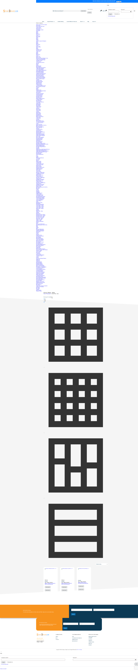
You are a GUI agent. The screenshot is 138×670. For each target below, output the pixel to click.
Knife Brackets (38, 65)
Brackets (37, 188)
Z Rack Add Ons (39, 127)
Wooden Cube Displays (40, 254)
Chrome (37, 111)
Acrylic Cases (38, 61)
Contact (57, 639)
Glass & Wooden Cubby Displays (42, 249)
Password (123, 9)
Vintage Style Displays (40, 286)
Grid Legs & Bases (39, 95)
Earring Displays (39, 261)
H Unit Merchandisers (40, 71)
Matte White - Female (40, 208)
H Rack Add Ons (39, 124)
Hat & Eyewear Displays (40, 266)
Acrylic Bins (38, 102)
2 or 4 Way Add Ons (39, 122)
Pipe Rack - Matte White (40, 177)
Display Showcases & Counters (41, 24)
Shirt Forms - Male (39, 218)
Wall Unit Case (38, 50)
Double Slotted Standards (40, 135)
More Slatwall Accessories (40, 86)
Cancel (89, 12)
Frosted (37, 257)
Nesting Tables (38, 162)
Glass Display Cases (39, 195)
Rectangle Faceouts (39, 81)
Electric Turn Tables (39, 283)
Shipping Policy (75, 639)
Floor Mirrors (38, 242)
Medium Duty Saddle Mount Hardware (43, 149)
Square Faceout (38, 97)
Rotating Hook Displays (40, 197)
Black (37, 32)
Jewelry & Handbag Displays (41, 258)
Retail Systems (38, 165)
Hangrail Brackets (39, 139)
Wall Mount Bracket (39, 94)
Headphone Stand (39, 202)
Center (37, 156)
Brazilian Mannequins (40, 204)
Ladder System (38, 193)
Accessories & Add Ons (40, 62)
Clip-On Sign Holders (40, 273)
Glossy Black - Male (39, 205)
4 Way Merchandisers (40, 69)
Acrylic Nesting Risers (40, 199)
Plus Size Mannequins (40, 229)
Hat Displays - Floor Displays (41, 266)
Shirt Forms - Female (39, 217)
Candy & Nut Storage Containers (41, 285)
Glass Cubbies (38, 251)
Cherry (37, 40)
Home (45, 293)
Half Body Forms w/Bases (40, 214)
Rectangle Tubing (39, 152)
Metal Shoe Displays (39, 238)
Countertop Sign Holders (40, 275)
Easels (37, 201)
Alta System (38, 170)
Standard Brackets (39, 138)
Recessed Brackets (39, 141)
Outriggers (38, 192)
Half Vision (38, 36)
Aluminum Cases (39, 60)
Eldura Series (38, 169)
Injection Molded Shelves (40, 132)
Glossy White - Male (39, 207)
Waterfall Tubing (39, 80)
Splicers (37, 160)
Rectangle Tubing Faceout (40, 143)
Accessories (38, 158)
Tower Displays (39, 28)
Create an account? (3, 668)
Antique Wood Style (39, 164)
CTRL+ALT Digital (79, 649)
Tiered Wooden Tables (40, 163)
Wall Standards (38, 132)
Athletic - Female (39, 219)
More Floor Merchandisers (40, 248)
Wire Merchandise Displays (40, 244)
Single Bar (38, 259)
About (57, 636)
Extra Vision (38, 25)
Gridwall (37, 87)
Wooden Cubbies (39, 250)
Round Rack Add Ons (40, 126)
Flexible (37, 232)
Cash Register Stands (39, 29)
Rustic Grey (38, 35)
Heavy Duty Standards (40, 137)
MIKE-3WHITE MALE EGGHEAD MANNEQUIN (83, 583)
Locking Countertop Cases (40, 59)
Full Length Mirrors (39, 278)
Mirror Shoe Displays (39, 240)
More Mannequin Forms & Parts (41, 224)
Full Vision (38, 30)
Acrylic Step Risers (39, 199)
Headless (37, 210)
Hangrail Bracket (39, 82)
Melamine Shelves (39, 131)
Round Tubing (38, 153)
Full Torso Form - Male (40, 217)
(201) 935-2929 (40, 638)
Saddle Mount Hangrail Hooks (41, 150)
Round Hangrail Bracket (40, 98)
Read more (48, 587)
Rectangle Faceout (39, 96)
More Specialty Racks (40, 120)
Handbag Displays (39, 263)
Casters (37, 123)
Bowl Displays (38, 246)
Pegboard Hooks (39, 235)
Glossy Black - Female (40, 205)
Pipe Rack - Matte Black (40, 172)
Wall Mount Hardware (40, 157)
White (37, 31)
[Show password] (130, 11)
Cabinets (37, 289)
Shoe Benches (38, 241)
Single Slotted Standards (40, 134)
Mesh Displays (38, 290)
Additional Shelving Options (41, 73)
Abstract (37, 209)
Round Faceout (38, 83)
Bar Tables (38, 288)
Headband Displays (39, 264)
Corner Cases (38, 27)
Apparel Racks (38, 106)
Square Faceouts (39, 83)
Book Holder (38, 104)
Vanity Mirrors (38, 200)
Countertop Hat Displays (40, 267)
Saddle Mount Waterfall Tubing (41, 151)
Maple (37, 33)
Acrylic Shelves (39, 91)
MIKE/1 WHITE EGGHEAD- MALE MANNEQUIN (50, 584)
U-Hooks (37, 79)
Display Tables (38, 161)
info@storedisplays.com (40, 639)
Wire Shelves (38, 92)
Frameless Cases (39, 49)
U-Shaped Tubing (39, 84)
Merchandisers (38, 66)
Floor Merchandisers (39, 243)
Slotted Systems (39, 166)
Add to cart (81, 586)
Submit (73, 614)
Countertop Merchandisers (40, 77)
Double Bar (38, 260)
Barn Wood (38, 34)
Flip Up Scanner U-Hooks (40, 77)
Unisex (37, 233)
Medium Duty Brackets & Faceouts (42, 144)
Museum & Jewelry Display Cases (42, 58)
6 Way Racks (38, 117)
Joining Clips (38, 103)
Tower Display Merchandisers (41, 70)
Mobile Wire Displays (40, 245)
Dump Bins (38, 247)
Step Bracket (38, 140)
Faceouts (37, 147)
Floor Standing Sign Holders (41, 277)
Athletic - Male (38, 220)
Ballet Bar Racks (39, 115)
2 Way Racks (38, 107)
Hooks (37, 65)
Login (110, 14)
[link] (76, 297)
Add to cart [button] (81, 589)
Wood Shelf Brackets (39, 154)
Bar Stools (38, 287)
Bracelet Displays (39, 262)
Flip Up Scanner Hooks (40, 78)
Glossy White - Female (40, 206)
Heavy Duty (38, 136)
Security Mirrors (39, 280)
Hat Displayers (38, 100)
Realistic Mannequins (39, 221)
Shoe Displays (38, 236)
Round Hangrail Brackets (40, 144)
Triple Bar (38, 260)
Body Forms (38, 213)
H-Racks (37, 119)
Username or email (111, 9)
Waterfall (37, 148)
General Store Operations (40, 272)
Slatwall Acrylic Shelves (40, 74)
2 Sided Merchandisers (40, 68)
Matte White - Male (39, 211)
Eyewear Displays (39, 268)
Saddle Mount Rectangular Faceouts (42, 150)
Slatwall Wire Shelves (40, 75)
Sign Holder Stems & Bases (41, 278)
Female (37, 222)
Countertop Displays (39, 176)
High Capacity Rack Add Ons (41, 125)
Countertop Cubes (39, 255)
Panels (37, 64)
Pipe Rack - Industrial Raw (40, 182)
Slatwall (37, 63)
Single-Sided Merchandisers (41, 67)
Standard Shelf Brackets (40, 145)
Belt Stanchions (38, 284)
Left (37, 155)
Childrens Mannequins (40, 230)
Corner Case (38, 51)
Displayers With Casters (40, 167)
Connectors (38, 253)
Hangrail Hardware (39, 168)
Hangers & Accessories (40, 272)
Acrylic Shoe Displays (40, 239)
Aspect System (38, 171)
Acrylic (37, 256)
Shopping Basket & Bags (40, 282)
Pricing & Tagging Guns (40, 279)
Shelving (37, 128)
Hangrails (37, 191)
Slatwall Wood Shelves (40, 76)
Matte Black (38, 108)
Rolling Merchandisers (40, 71)
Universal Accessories (40, 72)
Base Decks (38, 187)
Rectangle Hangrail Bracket (41, 146)
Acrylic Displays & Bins (40, 198)
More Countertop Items (40, 265)
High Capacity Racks (39, 116)
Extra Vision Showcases (40, 26)
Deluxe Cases (38, 57)
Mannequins (38, 203)
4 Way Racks (38, 110)
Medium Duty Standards (40, 133)
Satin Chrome (38, 109)
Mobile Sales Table (39, 274)
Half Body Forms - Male (40, 216)
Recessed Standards (39, 138)
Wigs (37, 226)
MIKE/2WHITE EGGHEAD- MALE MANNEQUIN (66, 584)
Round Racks (38, 114)
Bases (37, 225)
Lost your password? (111, 16)
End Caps (37, 159)
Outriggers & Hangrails (40, 173)
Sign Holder (38, 105)
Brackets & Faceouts (39, 180)
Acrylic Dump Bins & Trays (41, 85)
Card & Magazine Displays (40, 269)
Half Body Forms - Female (40, 215)
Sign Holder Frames (39, 276)
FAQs (73, 636)
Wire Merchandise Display (40, 196)
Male (37, 223)
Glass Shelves (38, 130)
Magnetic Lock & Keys (40, 281)
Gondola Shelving (39, 129)
